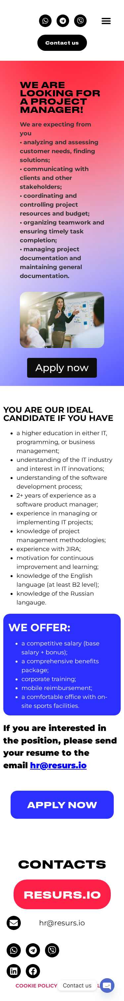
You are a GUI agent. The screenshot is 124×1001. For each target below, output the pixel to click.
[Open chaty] (107, 985)
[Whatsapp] (45, 21)
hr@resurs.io (62, 922)
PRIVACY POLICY (87, 986)
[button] (106, 20)
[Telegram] (63, 21)
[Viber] (80, 21)
